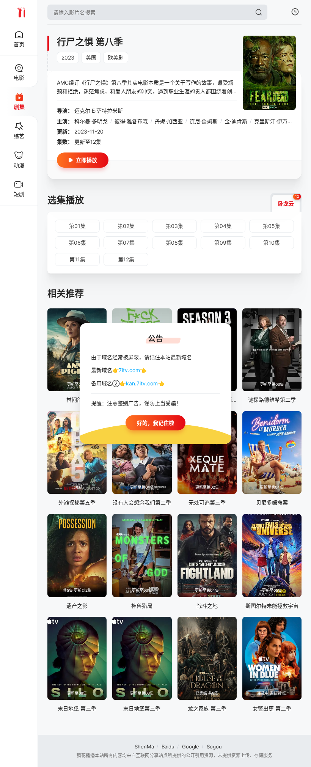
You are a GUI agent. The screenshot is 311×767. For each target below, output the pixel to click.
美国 (91, 57)
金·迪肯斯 (236, 121)
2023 (67, 57)
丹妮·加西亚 (169, 121)
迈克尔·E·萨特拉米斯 (98, 110)
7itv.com (129, 370)
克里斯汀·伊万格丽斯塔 (281, 121)
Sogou (214, 746)
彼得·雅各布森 (131, 121)
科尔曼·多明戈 (91, 121)
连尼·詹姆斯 (204, 121)
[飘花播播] (19, 12)
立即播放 (86, 160)
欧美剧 (116, 57)
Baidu (168, 746)
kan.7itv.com (142, 383)
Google (190, 746)
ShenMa (144, 746)
